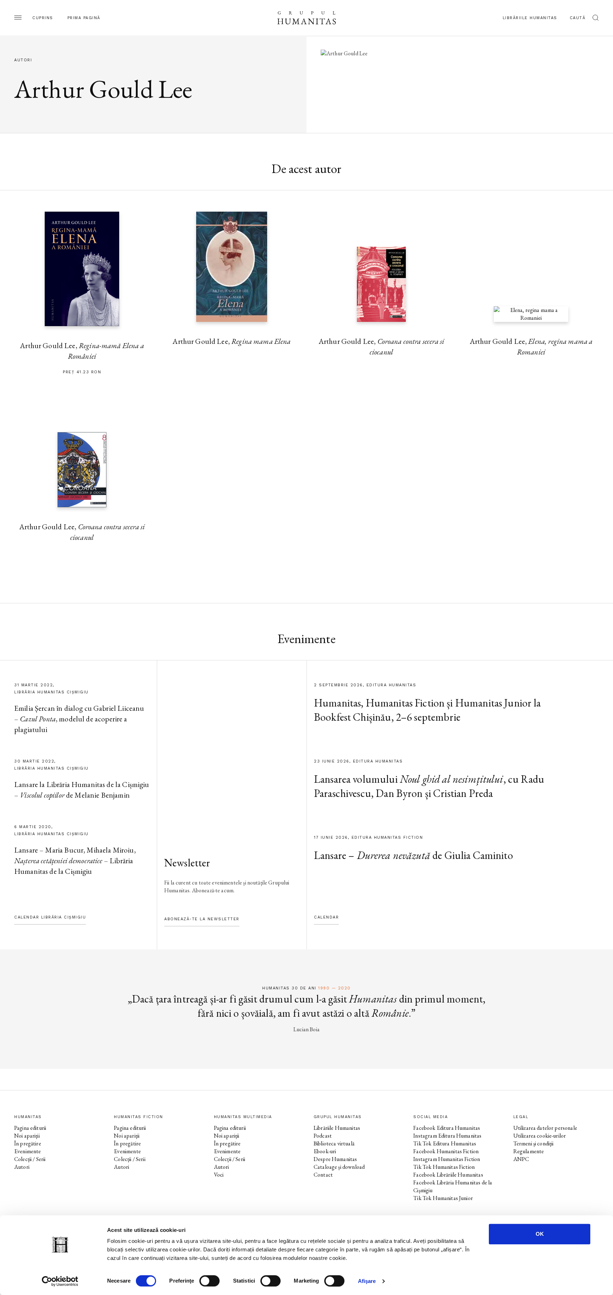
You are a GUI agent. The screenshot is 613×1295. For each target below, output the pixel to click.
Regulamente (528, 1151)
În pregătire (27, 1143)
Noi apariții (27, 1135)
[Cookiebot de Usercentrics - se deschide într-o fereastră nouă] (60, 1281)
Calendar (326, 917)
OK (540, 1234)
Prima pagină (83, 18)
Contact (323, 1174)
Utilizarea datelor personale (545, 1128)
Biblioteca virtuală (334, 1143)
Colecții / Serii (29, 1159)
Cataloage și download (339, 1167)
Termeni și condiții (533, 1143)
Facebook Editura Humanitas (446, 1128)
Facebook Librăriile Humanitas (448, 1174)
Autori (21, 1167)
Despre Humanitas (335, 1159)
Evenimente (27, 1151)
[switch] (209, 1280)
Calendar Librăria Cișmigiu (50, 917)
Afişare (367, 1281)
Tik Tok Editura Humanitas (444, 1143)
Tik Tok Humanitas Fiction (444, 1167)
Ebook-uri (325, 1151)
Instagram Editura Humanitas (447, 1135)
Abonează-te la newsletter (201, 919)
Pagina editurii (30, 1128)
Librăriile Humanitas (530, 18)
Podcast (323, 1135)
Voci (219, 1174)
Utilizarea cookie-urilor (539, 1135)
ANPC (521, 1159)
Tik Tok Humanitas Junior (443, 1198)
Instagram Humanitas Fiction (446, 1159)
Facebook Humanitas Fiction (446, 1151)
